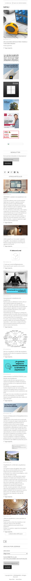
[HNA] (11, 120)
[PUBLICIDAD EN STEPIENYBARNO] (11, 58)
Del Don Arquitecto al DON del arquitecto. (15, 351)
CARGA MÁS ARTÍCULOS (15, 534)
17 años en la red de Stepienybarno (13, 264)
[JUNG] (11, 89)
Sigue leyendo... (9, 48)
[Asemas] (15, 0)
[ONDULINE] (11, 134)
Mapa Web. (12, 579)
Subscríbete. (19, 579)
